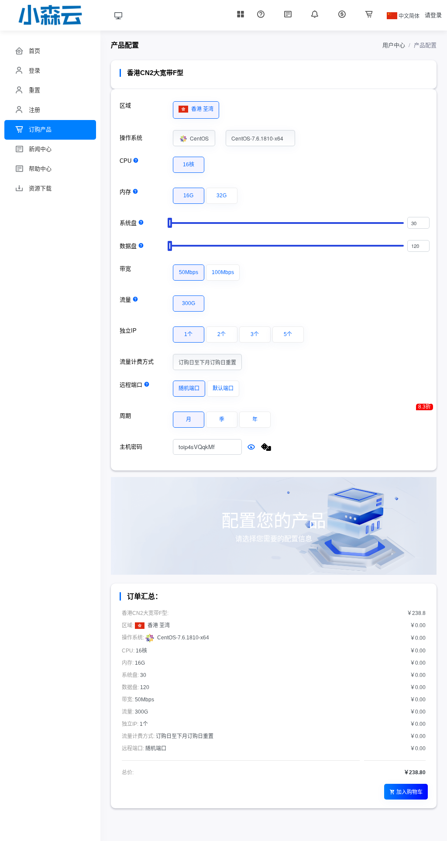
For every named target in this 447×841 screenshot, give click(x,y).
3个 (255, 334)
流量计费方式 (137, 361)
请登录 (433, 15)
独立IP (128, 330)
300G (188, 303)
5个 (288, 334)
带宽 (125, 268)
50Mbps (188, 272)
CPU (125, 161)
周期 (125, 415)
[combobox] (194, 138)
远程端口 (131, 384)
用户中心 (393, 45)
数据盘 (128, 246)
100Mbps (223, 272)
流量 (125, 299)
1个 (188, 334)
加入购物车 (409, 791)
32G (222, 195)
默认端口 (223, 388)
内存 (125, 192)
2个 (221, 334)
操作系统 (131, 137)
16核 (188, 164)
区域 (125, 105)
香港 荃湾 (201, 109)
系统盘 (128, 223)
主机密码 (131, 446)
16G (188, 195)
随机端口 (189, 388)
